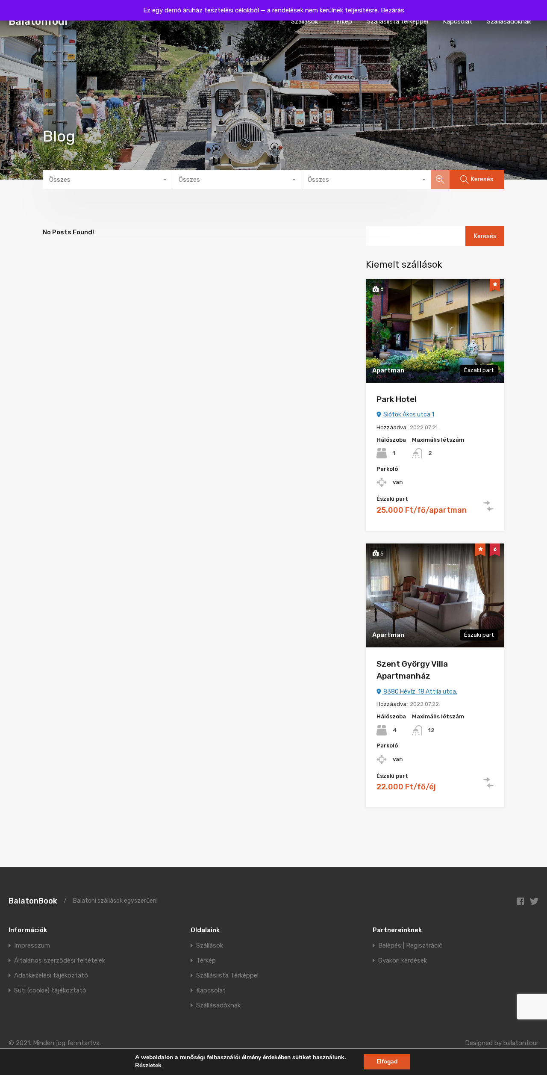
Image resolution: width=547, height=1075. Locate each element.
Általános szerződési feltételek (59, 960)
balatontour (520, 1043)
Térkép (342, 21)
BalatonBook (33, 901)
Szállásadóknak (509, 21)
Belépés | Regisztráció (410, 945)
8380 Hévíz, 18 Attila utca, (419, 691)
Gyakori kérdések (402, 960)
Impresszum (32, 945)
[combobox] (107, 179)
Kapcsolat (457, 21)
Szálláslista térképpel (397, 21)
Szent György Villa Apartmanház (412, 670)
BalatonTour (39, 21)
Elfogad (386, 1061)
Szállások (304, 21)
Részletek (148, 1065)
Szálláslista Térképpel (227, 975)
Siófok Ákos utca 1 (408, 414)
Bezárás (392, 10)
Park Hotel (396, 399)
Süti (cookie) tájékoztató (50, 990)
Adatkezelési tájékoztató (51, 975)
